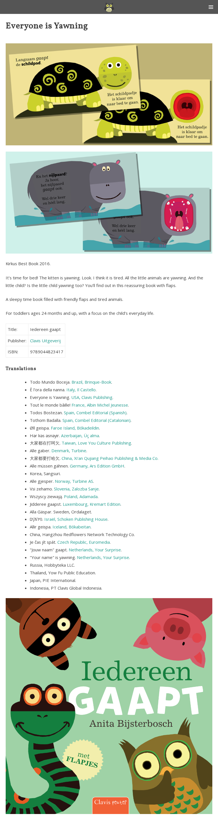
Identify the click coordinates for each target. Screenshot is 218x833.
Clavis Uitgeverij (45, 340)
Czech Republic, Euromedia (83, 542)
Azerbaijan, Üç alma (80, 435)
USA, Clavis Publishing (91, 397)
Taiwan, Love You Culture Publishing (96, 443)
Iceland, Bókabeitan (72, 527)
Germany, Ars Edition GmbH (97, 466)
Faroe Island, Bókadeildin (75, 428)
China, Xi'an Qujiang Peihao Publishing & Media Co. (110, 458)
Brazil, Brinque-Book (91, 382)
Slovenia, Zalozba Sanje (76, 489)
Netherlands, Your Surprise (95, 549)
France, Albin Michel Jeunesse (100, 405)
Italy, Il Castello (81, 389)
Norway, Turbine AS (74, 481)
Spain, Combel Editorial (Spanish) (95, 412)
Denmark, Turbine (68, 450)
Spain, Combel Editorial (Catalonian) (96, 420)
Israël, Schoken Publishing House (76, 519)
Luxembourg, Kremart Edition (91, 504)
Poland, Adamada (81, 496)
